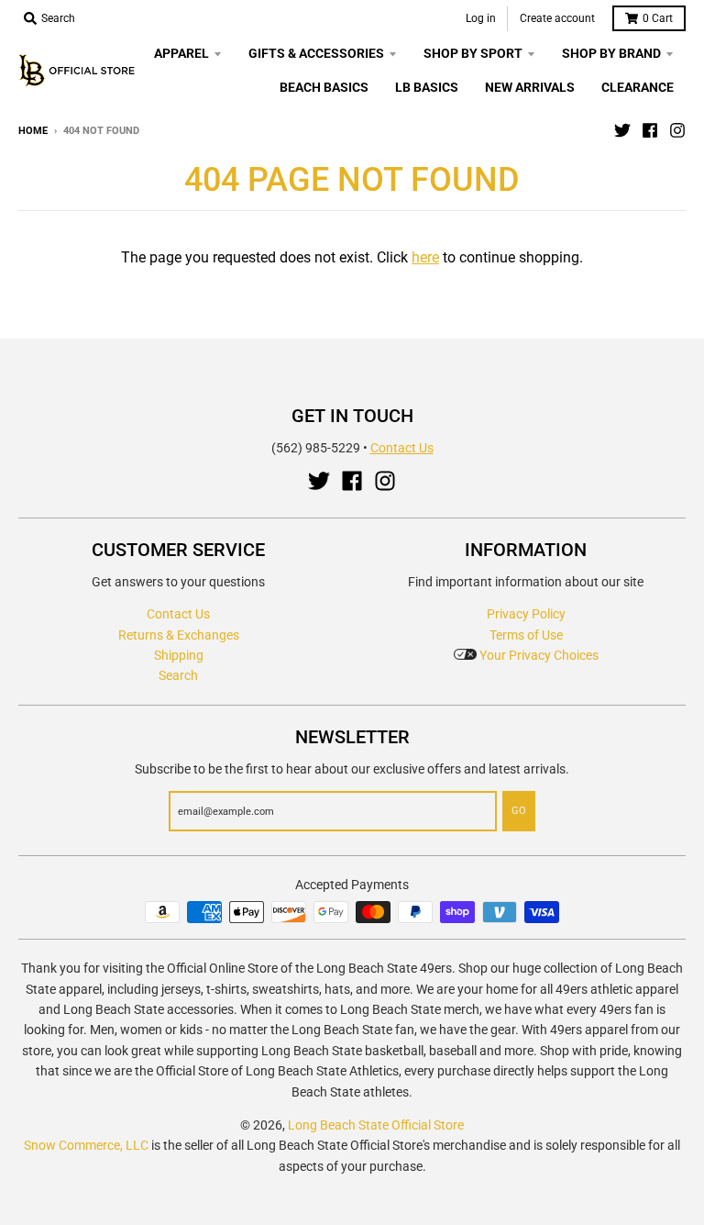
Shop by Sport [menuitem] (473, 53)
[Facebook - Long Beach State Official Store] (650, 130)
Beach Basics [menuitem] (324, 87)
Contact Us (402, 447)
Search (178, 675)
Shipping (179, 655)
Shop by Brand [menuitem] (611, 53)
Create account (557, 18)
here (425, 257)
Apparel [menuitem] (181, 53)
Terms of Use (526, 635)
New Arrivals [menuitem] (530, 87)
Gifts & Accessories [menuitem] (316, 53)
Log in (481, 18)
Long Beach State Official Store (376, 1125)
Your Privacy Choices (538, 655)
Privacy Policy (526, 614)
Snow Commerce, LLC (86, 1145)
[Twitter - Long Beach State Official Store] (622, 130)
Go (519, 811)
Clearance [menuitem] (637, 87)
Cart (658, 18)
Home (33, 131)
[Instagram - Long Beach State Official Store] (677, 130)
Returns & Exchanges (178, 635)
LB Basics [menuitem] (426, 87)
